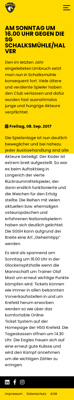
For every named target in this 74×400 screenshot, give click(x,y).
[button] (66, 7)
